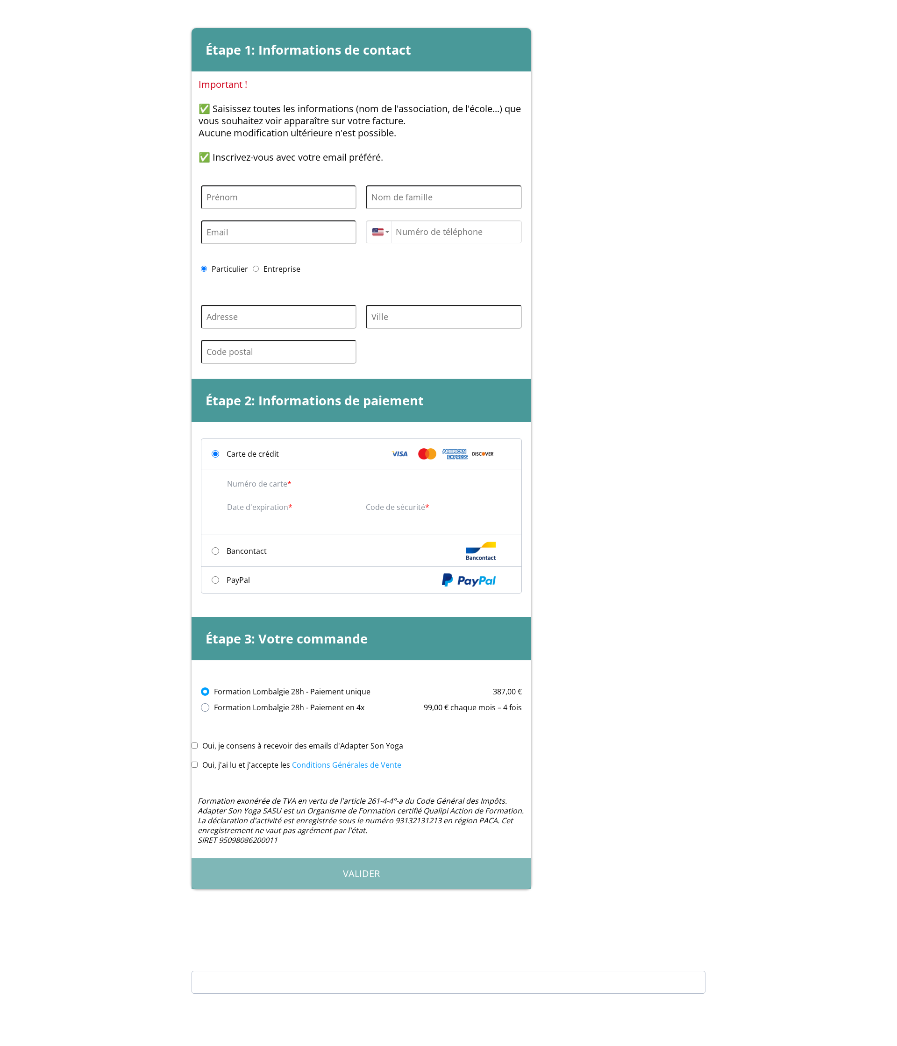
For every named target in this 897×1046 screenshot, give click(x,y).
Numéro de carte (257, 484)
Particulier (230, 269)
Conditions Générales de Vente (346, 765)
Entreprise (281, 269)
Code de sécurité (395, 507)
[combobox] (378, 231)
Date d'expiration (257, 507)
